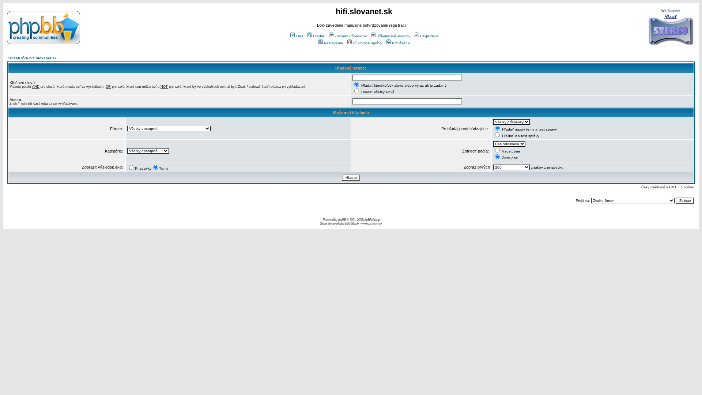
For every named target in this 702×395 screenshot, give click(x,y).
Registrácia (429, 36)
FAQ (299, 36)
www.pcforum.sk (371, 223)
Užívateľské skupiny (393, 36)
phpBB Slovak (350, 223)
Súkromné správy (367, 43)
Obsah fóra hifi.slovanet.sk (32, 58)
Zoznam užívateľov (351, 36)
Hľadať (319, 36)
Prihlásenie (401, 43)
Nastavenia (333, 43)
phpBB (342, 220)
